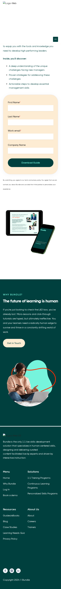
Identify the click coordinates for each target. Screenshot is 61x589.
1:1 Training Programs (39, 477)
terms (27, 180)
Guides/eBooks (11, 515)
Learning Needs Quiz (14, 533)
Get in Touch (14, 343)
